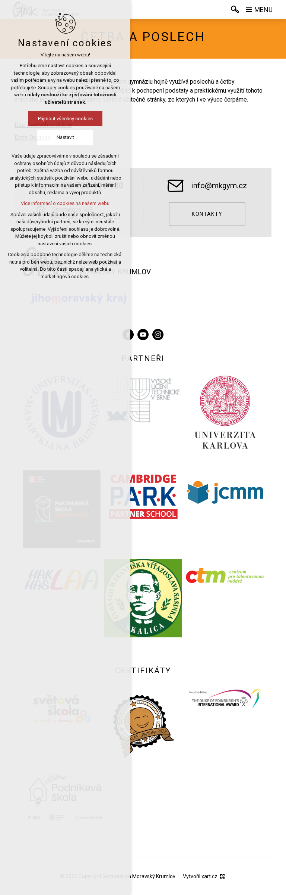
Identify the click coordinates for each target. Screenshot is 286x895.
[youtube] (143, 333)
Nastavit (65, 137)
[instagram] (157, 333)
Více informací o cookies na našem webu (65, 203)
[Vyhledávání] (235, 9)
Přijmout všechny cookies (65, 118)
